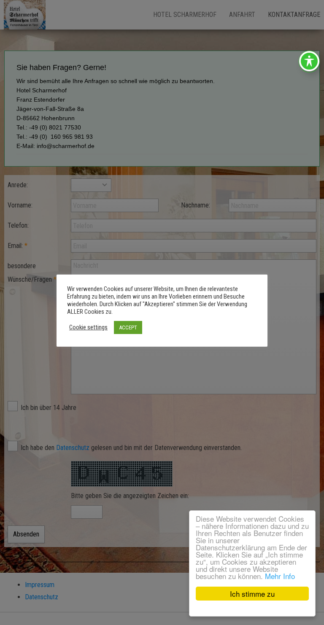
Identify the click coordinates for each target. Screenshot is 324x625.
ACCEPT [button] (128, 327)
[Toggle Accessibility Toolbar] (309, 61)
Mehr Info (280, 576)
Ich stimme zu (252, 593)
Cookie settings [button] (88, 327)
